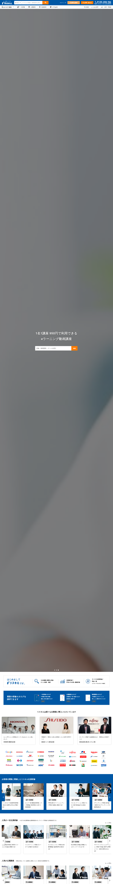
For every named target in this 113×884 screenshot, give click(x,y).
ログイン (62, 2)
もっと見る (108, 823)
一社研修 (22, 7)
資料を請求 (74, 2)
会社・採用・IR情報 (106, 7)
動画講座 (43, 7)
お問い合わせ (88, 2)
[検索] (45, 2)
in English (54, 7)
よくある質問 (94, 7)
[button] (54, 670)
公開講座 (33, 7)
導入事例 (86, 7)
